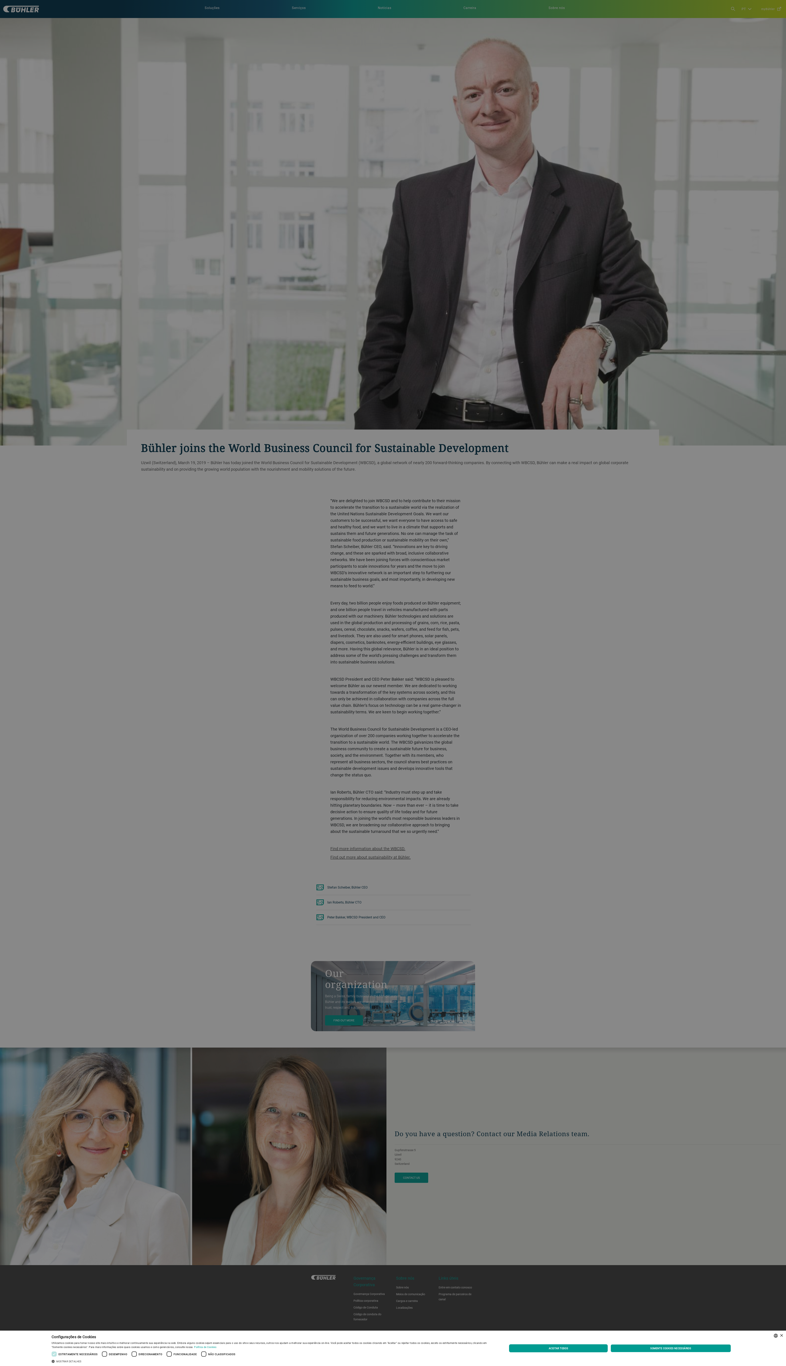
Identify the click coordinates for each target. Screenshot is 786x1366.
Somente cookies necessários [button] (670, 1348)
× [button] (781, 1335)
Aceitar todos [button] (558, 1348)
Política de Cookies (205, 1347)
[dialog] (393, 1348)
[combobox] (776, 1336)
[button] (273, 1361)
